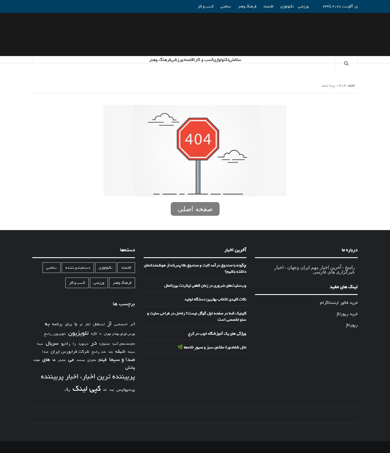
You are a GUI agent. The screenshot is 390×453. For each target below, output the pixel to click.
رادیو (65, 343)
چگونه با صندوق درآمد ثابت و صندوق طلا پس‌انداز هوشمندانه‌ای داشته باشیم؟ (195, 268)
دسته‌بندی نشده (77, 268)
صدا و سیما (122, 359)
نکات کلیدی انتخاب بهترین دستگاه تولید (215, 299)
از (109, 323)
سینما (131, 351)
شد (110, 352)
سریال (52, 343)
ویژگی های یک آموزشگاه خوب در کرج (217, 334)
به (47, 323)
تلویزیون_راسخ (55, 333)
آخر (132, 324)
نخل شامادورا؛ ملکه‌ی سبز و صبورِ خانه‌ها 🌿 (212, 347)
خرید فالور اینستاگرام (339, 302)
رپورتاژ (351, 325)
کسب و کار (206, 6)
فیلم (102, 360)
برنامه (57, 324)
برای (68, 324)
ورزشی (303, 6)
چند (111, 390)
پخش (130, 367)
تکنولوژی (287, 6)
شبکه (120, 351)
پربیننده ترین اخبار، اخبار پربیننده (88, 376)
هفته (37, 360)
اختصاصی (121, 324)
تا (100, 334)
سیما (40, 343)
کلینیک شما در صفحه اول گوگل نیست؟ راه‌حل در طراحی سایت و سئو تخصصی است (196, 316)
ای (81, 324)
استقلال (99, 324)
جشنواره (104, 344)
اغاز (88, 324)
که (104, 390)
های (46, 360)
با (76, 324)
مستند (81, 360)
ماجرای (91, 360)
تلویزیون (78, 333)
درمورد (83, 344)
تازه (94, 333)
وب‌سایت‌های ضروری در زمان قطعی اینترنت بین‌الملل (205, 286)
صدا (45, 352)
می (71, 360)
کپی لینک (87, 388)
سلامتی (225, 6)
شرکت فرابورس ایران (70, 351)
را (74, 344)
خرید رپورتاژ (347, 313)
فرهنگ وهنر (247, 6)
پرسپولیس (125, 389)
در (94, 343)
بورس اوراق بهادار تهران (119, 334)
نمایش (62, 360)
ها (54, 360)
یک (67, 389)
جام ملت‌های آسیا (123, 344)
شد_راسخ (99, 352)
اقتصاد (268, 6)
